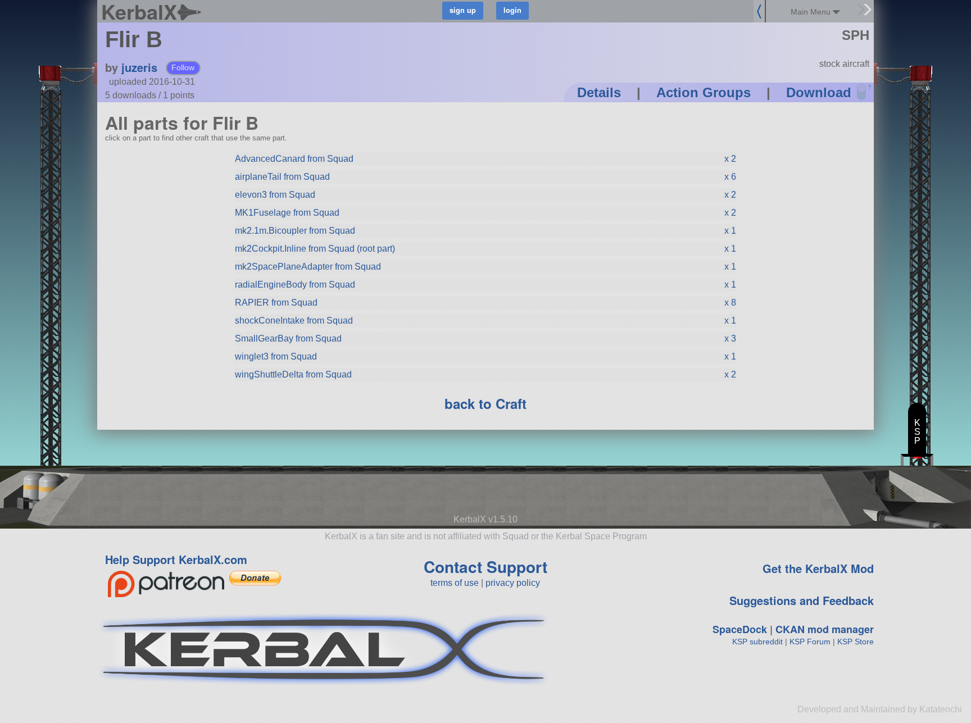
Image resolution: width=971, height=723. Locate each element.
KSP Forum (810, 641)
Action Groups (703, 92)
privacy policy (513, 583)
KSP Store (855, 641)
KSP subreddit (757, 641)
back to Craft (485, 403)
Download (818, 92)
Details (599, 92)
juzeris (139, 67)
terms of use (454, 583)
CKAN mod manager (824, 629)
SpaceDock (740, 629)
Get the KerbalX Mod (818, 568)
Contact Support (485, 566)
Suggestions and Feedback (801, 600)
